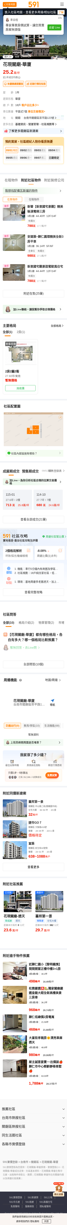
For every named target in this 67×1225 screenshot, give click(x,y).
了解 (61, 12)
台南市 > (25, 1161)
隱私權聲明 (45, 1206)
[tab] (12, 199)
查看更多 (33, 867)
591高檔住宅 (45, 1202)
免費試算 (52, 775)
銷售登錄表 (55, 470)
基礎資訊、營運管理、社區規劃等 (34, 124)
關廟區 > (36, 1161)
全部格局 (56, 325)
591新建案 (33, 1197)
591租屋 (29, 1202)
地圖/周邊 (51, 680)
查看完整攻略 (33, 592)
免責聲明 (15, 1206)
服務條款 (29, 1206)
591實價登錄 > (11, 1161)
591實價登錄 (15, 1197)
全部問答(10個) (33, 664)
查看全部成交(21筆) (33, 519)
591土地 (48, 1197)
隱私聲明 (34, 1221)
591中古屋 (14, 1202)
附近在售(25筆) (33, 293)
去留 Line (54, 27)
